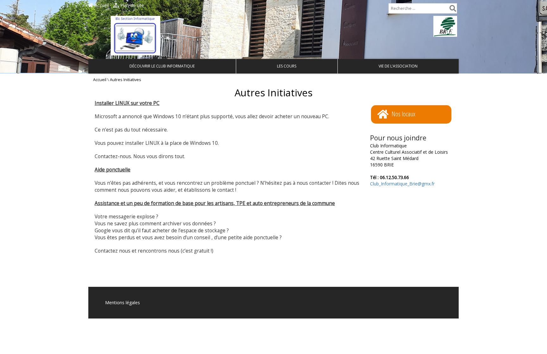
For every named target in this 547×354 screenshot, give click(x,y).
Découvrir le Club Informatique (162, 66)
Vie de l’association (398, 66)
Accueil (101, 5)
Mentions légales (122, 302)
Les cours (286, 66)
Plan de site (131, 5)
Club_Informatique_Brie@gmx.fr (402, 184)
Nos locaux (403, 113)
